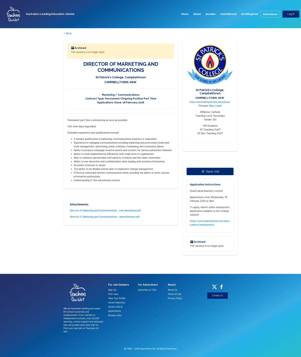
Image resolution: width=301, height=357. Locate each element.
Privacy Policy (175, 298)
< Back (67, 33)
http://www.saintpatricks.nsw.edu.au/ (210, 102)
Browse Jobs (114, 315)
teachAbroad (228, 14)
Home (185, 14)
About (197, 14)
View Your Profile (116, 298)
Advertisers (270, 14)
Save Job (212, 171)
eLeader (211, 14)
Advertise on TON (147, 289)
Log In (291, 14)
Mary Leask (215, 105)
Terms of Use (174, 294)
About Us (172, 289)
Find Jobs (113, 294)
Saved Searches (116, 302)
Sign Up (112, 289)
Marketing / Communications (121, 94)
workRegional (249, 14)
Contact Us (217, 295)
